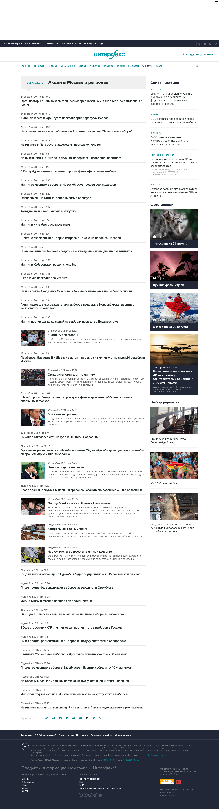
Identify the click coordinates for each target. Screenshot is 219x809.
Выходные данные (168, 793)
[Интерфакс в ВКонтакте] (90, 795)
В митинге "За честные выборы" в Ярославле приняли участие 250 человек (74, 654)
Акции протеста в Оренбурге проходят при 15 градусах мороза (65, 118)
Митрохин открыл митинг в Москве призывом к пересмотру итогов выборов (74, 694)
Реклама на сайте (101, 735)
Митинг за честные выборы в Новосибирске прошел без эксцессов (68, 185)
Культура (95, 66)
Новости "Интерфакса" (89, 779)
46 (67, 718)
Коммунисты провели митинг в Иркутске (48, 211)
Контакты (26, 735)
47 (73, 718)
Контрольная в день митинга (67, 529)
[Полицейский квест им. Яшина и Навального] (33, 506)
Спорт (82, 66)
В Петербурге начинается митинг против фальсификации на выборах (69, 171)
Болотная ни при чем (62, 414)
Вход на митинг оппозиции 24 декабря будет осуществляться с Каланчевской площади (81, 574)
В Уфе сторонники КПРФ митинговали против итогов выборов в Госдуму (71, 628)
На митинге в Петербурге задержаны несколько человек (61, 145)
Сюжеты (147, 66)
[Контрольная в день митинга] (33, 532)
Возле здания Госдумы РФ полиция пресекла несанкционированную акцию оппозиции (81, 490)
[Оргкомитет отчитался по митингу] (33, 378)
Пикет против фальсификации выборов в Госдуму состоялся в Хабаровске (73, 641)
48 (80, 718)
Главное (26, 66)
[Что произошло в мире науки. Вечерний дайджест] (174, 434)
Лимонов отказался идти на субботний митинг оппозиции (60, 437)
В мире (53, 66)
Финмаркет (90, 43)
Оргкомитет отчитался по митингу (71, 374)
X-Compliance (28, 782)
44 (53, 718)
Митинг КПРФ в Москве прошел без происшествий (56, 601)
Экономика (68, 66)
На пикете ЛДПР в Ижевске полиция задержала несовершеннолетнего (71, 158)
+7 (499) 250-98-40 (108, 760)
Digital (121, 66)
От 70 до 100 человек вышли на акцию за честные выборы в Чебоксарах (72, 614)
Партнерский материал (162, 154)
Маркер (25, 788)
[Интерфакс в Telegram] (86, 795)
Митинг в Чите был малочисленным (45, 225)
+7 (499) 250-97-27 (131, 760)
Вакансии (82, 735)
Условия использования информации (177, 789)
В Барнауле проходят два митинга (44, 278)
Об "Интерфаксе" (34, 43)
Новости (133, 66)
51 (100, 718)
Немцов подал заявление (66, 467)
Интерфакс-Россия (71, 43)
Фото (159, 66)
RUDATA (83, 785)
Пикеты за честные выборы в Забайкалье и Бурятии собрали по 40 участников (76, 667)
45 (60, 718)
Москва (109, 66)
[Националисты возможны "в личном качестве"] (33, 555)
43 (46, 718)
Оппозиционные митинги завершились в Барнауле (56, 198)
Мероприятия (122, 735)
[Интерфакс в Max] (100, 795)
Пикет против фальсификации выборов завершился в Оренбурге (67, 588)
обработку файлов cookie (158, 755)
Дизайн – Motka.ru (168, 796)
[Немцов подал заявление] (33, 470)
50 (93, 718)
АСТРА (25, 791)
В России (39, 66)
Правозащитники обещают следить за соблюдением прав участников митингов (76, 251)
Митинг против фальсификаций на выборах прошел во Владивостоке (69, 322)
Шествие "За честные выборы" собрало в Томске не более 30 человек (71, 238)
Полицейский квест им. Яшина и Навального (79, 503)
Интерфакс (109, 54)
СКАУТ (25, 785)
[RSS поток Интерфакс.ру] (95, 795)
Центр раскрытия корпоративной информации (100, 788)
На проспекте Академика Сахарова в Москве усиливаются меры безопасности (76, 291)
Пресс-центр (66, 735)
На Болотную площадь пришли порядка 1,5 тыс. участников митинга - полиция (75, 681)
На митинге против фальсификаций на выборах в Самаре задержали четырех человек (82, 707)
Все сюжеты (35, 82)
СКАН (81, 782)
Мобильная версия (12, 43)
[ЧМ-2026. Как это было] (174, 479)
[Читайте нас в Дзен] (81, 795)
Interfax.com (52, 43)
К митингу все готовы (63, 335)
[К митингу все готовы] (33, 338)
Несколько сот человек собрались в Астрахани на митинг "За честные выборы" (76, 131)
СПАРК (25, 779)
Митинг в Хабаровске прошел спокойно (48, 265)
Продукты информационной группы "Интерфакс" (69, 768)
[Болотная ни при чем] (33, 417)
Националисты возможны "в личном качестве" (80, 552)
